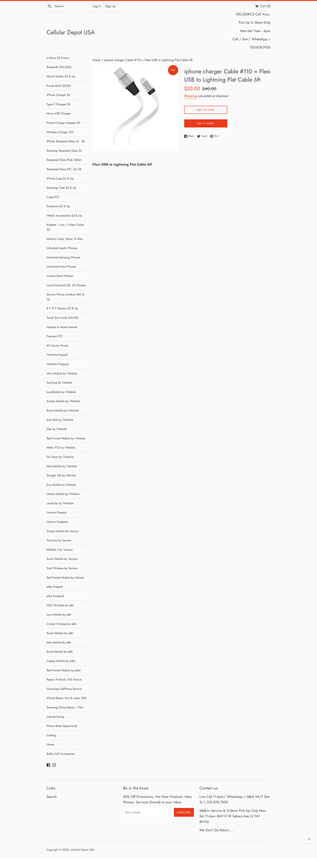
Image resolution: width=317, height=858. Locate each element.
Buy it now (206, 123)
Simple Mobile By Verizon (63, 531)
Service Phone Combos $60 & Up (65, 296)
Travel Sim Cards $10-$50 (63, 318)
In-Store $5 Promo (58, 58)
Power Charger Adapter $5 (63, 123)
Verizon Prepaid (56, 512)
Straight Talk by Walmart (61, 475)
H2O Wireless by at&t (60, 605)
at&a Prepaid (55, 587)
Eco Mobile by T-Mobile (61, 485)
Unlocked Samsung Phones (63, 257)
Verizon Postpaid (57, 522)
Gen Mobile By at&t (59, 642)
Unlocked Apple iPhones (62, 248)
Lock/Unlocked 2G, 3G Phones (66, 285)
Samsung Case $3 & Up (61, 188)
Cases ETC (53, 197)
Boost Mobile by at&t (60, 652)
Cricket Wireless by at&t (61, 624)
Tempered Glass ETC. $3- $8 (64, 169)
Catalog (51, 735)
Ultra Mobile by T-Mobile (62, 373)
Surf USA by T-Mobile (60, 420)
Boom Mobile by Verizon (62, 559)
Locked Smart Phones (60, 276)
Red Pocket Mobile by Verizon (65, 577)
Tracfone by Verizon (59, 540)
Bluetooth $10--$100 (59, 67)
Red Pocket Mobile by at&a (64, 670)
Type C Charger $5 (58, 104)
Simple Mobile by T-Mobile (63, 401)
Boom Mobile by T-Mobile (63, 410)
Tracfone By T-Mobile (59, 382)
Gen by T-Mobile (57, 429)
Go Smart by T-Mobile (60, 457)
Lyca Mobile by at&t (59, 614)
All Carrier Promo (57, 345)
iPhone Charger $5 (58, 95)
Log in (96, 6)
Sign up (110, 6)
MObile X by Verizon (60, 550)
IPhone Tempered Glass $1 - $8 (66, 141)
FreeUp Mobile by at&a (61, 661)
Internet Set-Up (55, 717)
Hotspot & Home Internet (62, 327)
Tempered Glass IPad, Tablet (64, 160)
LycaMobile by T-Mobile (61, 392)
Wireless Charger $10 (60, 132)
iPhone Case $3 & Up (60, 178)
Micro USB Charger (59, 113)
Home (50, 744)
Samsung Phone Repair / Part (65, 707)
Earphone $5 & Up (58, 206)
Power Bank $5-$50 (59, 86)
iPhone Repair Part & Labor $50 (66, 698)
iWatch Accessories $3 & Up (64, 215)
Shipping (190, 96)
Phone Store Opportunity (62, 726)
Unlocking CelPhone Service (64, 689)
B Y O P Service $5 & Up (62, 308)
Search (52, 796)
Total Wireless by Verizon (62, 568)
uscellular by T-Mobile (60, 503)
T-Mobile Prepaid (57, 355)
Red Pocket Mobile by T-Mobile (66, 438)
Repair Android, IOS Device (64, 679)
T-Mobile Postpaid (58, 364)
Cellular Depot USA (71, 32)
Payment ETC (55, 336)
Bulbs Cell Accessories (60, 754)
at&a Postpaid (55, 596)
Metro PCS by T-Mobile (61, 447)
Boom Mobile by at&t (60, 633)
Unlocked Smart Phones (61, 266)
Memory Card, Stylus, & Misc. (65, 239)
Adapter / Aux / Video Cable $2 (65, 227)
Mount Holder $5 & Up (61, 76)
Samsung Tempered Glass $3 (64, 151)
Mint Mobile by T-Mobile (62, 466)
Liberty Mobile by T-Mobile (63, 494)
